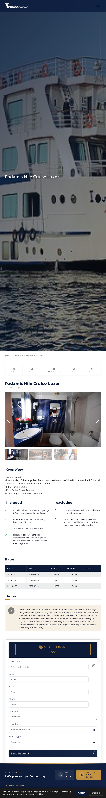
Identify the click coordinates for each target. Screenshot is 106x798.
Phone (12, 699)
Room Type (15, 736)
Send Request (20, 753)
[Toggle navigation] (98, 6)
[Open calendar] (94, 666)
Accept (81, 792)
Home (7, 355)
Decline (96, 792)
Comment (14, 711)
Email (12, 686)
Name (12, 674)
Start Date (14, 661)
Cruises (16, 355)
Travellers (14, 724)
